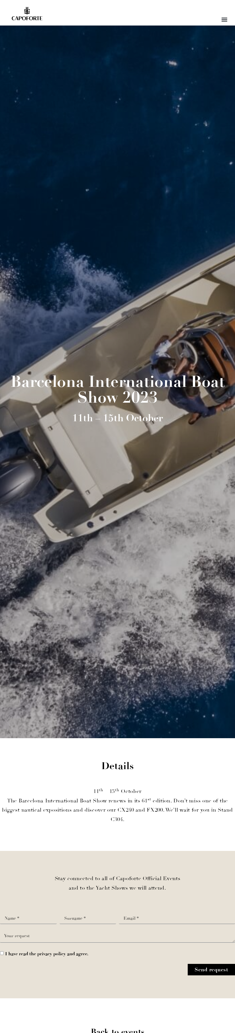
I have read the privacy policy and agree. (46, 953)
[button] (224, 19)
